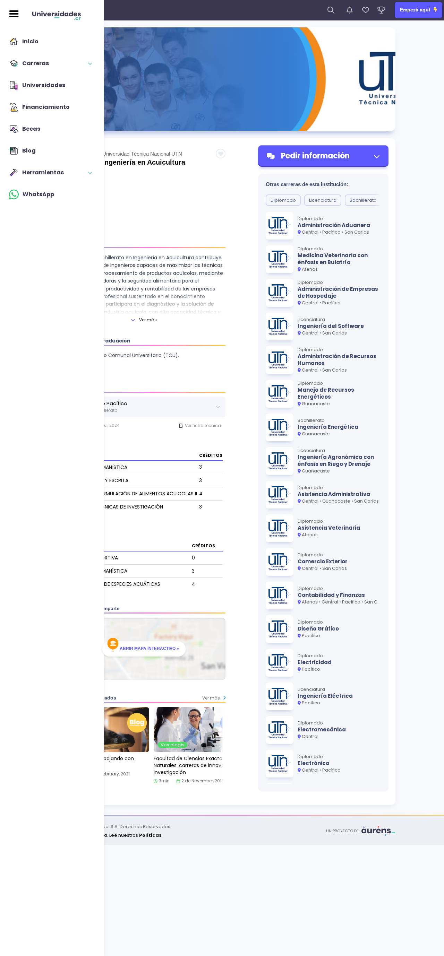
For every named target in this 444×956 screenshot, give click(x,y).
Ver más (148, 320)
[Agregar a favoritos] (220, 153)
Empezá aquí (416, 9)
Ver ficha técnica (203, 425)
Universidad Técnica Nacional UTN (142, 154)
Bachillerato (363, 200)
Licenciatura (322, 200)
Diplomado (283, 200)
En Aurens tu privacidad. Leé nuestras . (106, 835)
